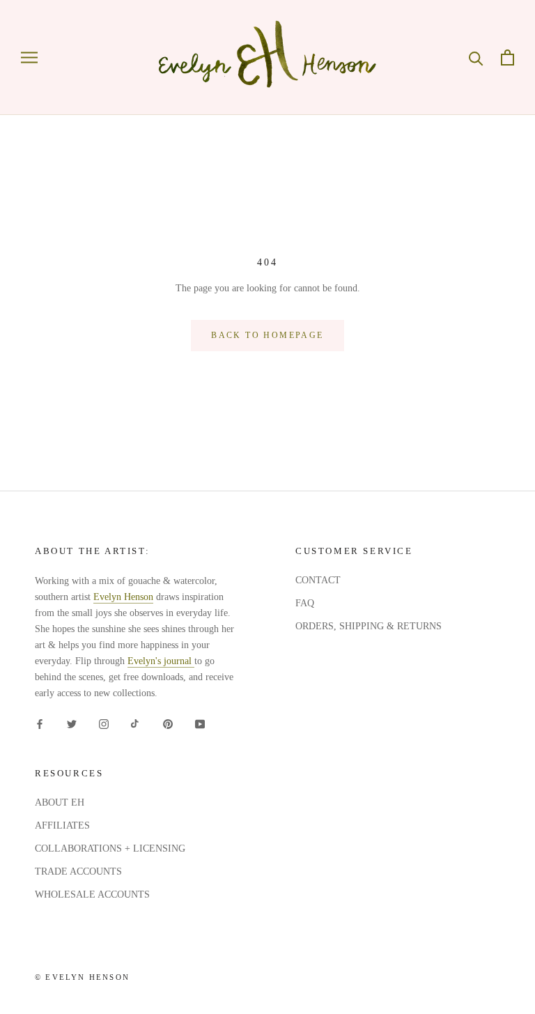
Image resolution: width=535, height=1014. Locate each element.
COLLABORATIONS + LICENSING (110, 848)
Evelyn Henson (123, 597)
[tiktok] (136, 723)
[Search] (476, 57)
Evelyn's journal (160, 661)
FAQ (304, 603)
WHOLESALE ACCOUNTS (92, 894)
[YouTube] (200, 723)
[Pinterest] (168, 723)
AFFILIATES (62, 825)
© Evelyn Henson (82, 977)
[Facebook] (40, 723)
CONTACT (318, 580)
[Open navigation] (29, 57)
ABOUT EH (59, 802)
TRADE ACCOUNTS (78, 871)
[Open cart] (507, 57)
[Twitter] (72, 723)
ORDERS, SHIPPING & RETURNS (368, 626)
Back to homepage (267, 335)
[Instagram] (104, 723)
